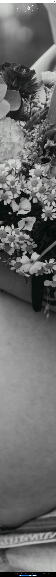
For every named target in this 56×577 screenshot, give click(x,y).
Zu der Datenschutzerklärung (33, 575)
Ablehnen (26, 575)
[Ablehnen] (54, 574)
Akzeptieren (21, 575)
